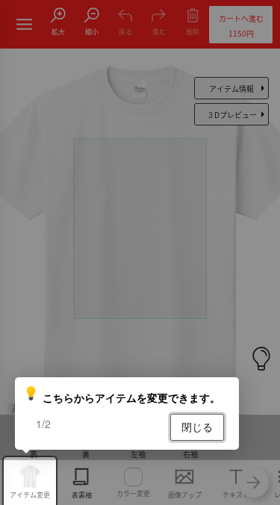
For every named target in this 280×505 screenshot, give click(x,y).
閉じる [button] (197, 426)
